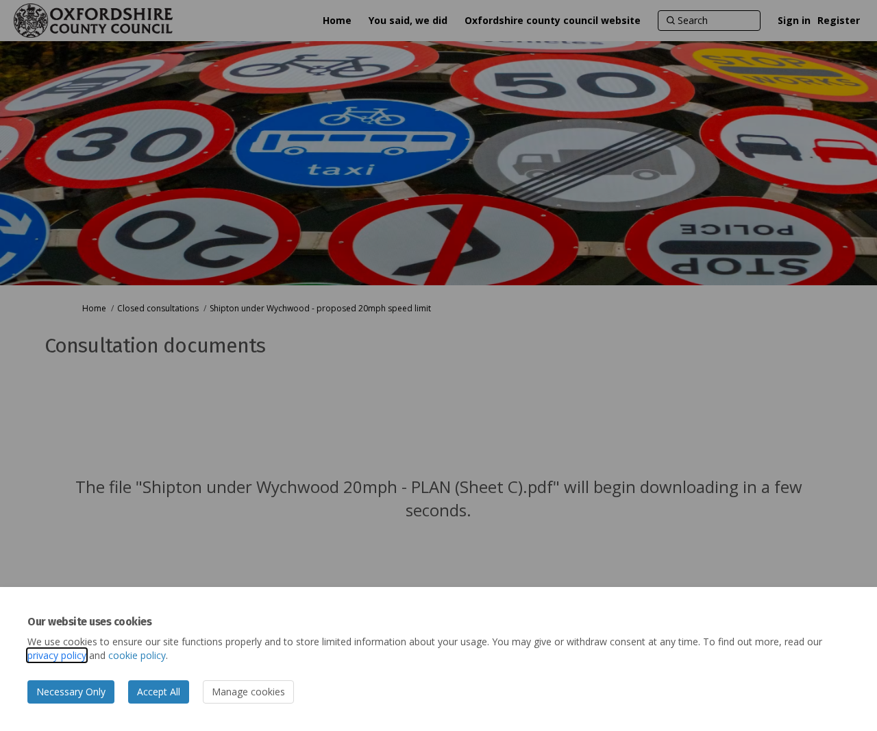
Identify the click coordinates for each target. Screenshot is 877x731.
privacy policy (56, 655)
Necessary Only (71, 691)
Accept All (158, 691)
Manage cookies (248, 691)
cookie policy (137, 655)
